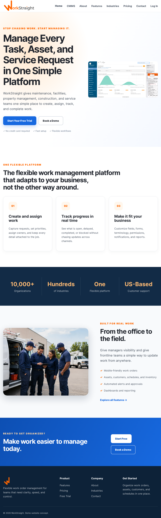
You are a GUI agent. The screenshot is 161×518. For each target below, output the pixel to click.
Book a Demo (51, 120)
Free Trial (65, 496)
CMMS (71, 6)
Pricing (127, 6)
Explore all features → (113, 400)
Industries (113, 6)
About (83, 6)
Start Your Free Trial (19, 120)
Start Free (121, 438)
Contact (141, 6)
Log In (154, 6)
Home (58, 5)
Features (96, 6)
